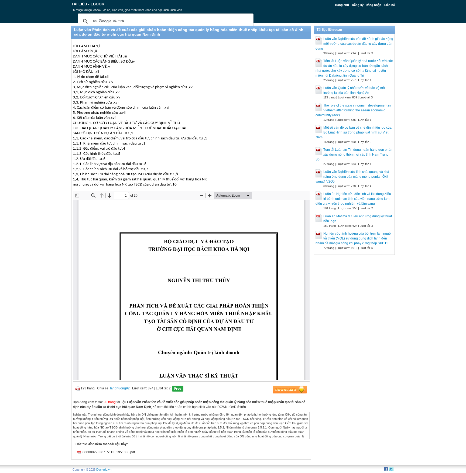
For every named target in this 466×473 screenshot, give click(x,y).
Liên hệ (389, 4)
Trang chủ (342, 4)
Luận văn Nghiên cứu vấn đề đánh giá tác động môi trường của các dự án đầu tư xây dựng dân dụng (354, 43)
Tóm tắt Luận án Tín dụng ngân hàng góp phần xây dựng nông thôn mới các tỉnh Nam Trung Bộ (354, 154)
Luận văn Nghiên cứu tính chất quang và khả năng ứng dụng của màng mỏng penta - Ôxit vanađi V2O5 (352, 176)
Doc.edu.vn (103, 469)
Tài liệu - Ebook (87, 4)
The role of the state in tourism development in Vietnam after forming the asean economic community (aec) (353, 110)
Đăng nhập (373, 4)
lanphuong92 (120, 388)
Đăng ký (358, 4)
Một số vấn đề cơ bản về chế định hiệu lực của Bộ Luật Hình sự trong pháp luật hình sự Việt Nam (354, 132)
